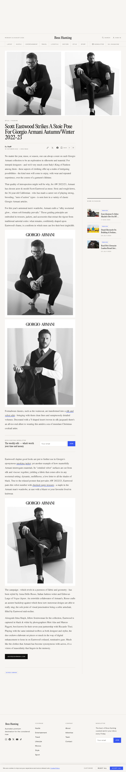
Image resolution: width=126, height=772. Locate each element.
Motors (66, 44)
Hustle (19, 44)
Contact (68, 741)
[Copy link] (48, 148)
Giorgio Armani (11, 672)
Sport (83, 44)
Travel (44, 44)
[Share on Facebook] (57, 148)
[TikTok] (21, 739)
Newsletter (99, 44)
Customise (88, 768)
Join (71, 443)
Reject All (102, 768)
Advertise (69, 733)
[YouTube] (17, 739)
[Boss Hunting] (63, 37)
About (68, 728)
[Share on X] (53, 148)
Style (75, 44)
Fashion (14, 120)
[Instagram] (6, 739)
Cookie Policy (55, 768)
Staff (9, 146)
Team (67, 737)
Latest (9, 44)
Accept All (116, 768)
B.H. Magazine (113, 44)
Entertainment (32, 44)
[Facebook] (10, 739)
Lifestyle (54, 44)
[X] (13, 739)
